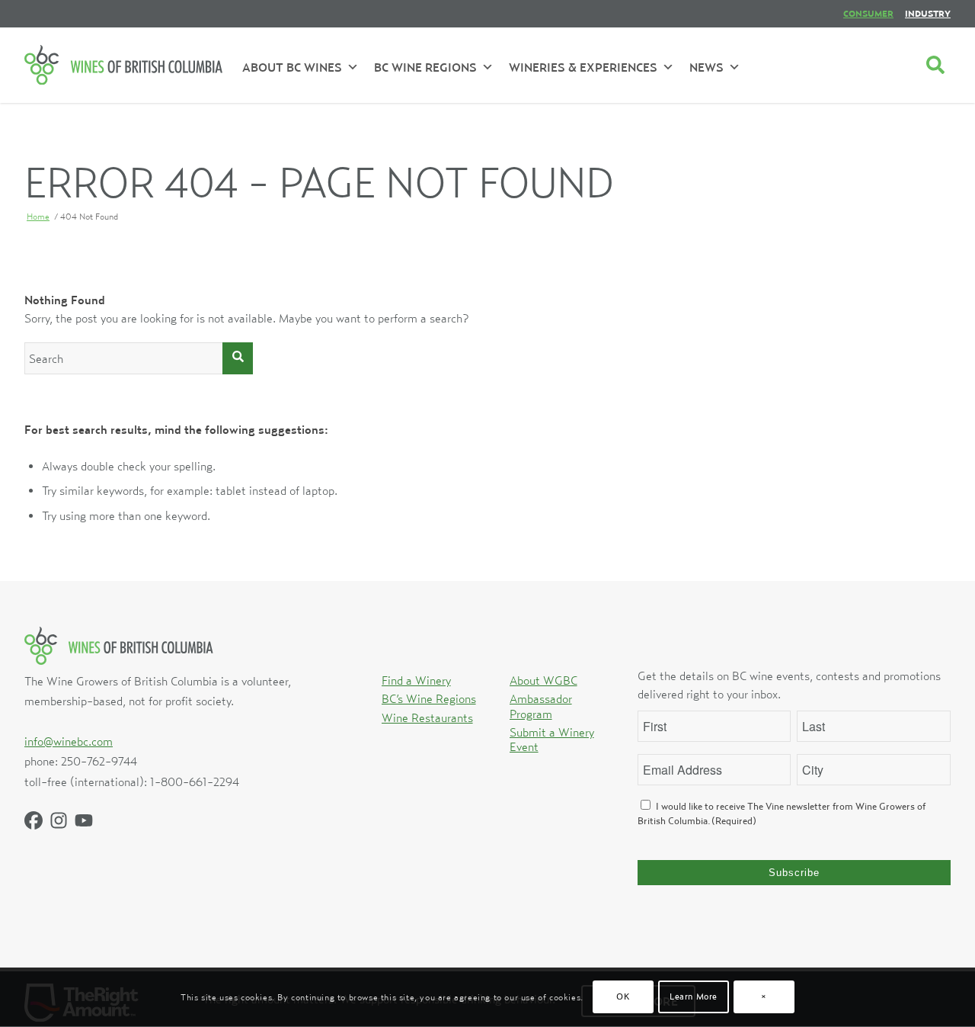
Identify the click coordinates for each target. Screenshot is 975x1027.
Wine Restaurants (427, 717)
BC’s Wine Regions (429, 698)
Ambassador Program (541, 706)
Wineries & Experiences (583, 67)
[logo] (123, 65)
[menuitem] (868, 14)
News (706, 67)
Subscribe (794, 872)
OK (622, 997)
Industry (928, 13)
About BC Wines (292, 67)
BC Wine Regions (425, 67)
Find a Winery (416, 680)
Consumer (868, 13)
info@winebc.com (68, 741)
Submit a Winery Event (552, 739)
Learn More (694, 997)
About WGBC (543, 680)
